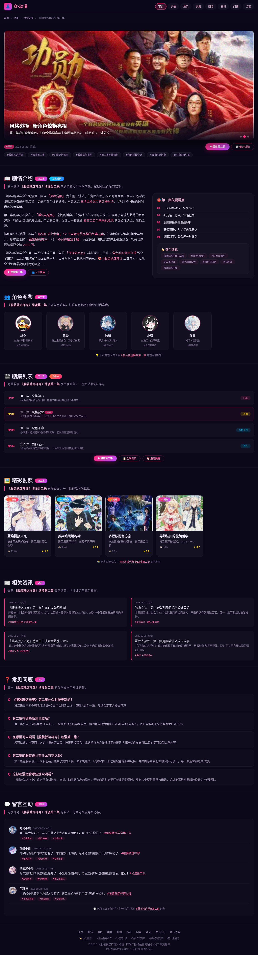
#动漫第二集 (38, 155)
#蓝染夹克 (13, 650)
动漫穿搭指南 (197, 255)
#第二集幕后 (153, 621)
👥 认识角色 (38, 272)
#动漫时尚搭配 (158, 155)
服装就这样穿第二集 (174, 255)
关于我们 (160, 932)
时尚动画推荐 (218, 255)
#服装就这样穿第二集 (133, 355)
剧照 (210, 6)
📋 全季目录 (129, 458)
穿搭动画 (227, 261)
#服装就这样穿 (15, 155)
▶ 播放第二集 (217, 146)
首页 (160, 6)
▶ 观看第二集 (15, 272)
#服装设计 (140, 621)
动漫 (16, 18)
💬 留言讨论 (242, 146)
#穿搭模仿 (25, 650)
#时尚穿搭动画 (60, 155)
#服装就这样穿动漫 (119, 893)
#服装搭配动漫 (156, 938)
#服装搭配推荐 (84, 155)
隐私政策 (175, 932)
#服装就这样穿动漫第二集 (135, 561)
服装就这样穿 (170, 267)
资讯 (223, 6)
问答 (235, 6)
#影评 (138, 655)
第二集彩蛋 (169, 261)
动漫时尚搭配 (209, 261)
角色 (185, 6)
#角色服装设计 (134, 155)
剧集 (198, 6)
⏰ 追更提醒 (153, 458)
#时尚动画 (147, 655)
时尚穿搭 (28, 18)
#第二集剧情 (172, 938)
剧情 (173, 6)
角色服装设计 (189, 261)
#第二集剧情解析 (109, 155)
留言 (248, 6)
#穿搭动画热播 (182, 155)
